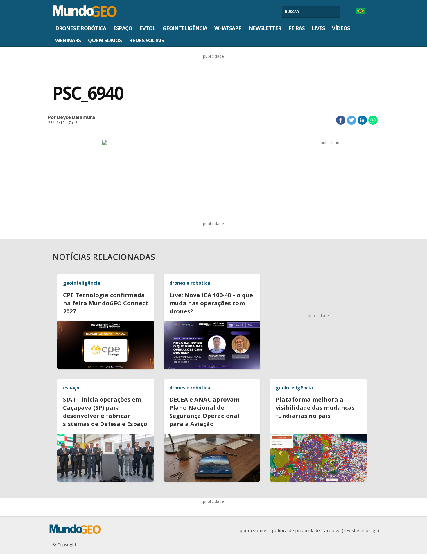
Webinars (68, 40)
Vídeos (341, 28)
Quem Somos (105, 40)
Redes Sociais (146, 40)
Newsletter (265, 28)
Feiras (296, 28)
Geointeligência (185, 28)
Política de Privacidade (296, 530)
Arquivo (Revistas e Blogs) (351, 530)
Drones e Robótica (80, 28)
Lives (318, 28)
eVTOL (147, 28)
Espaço (122, 28)
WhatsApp (227, 28)
